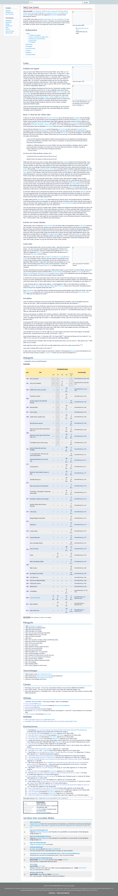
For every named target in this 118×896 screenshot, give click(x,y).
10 (60, 263)
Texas (24, 172)
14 (47, 293)
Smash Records (48, 225)
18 (32, 318)
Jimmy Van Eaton (63, 129)
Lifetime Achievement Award (43, 676)
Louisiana (53, 11)
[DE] (53, 373)
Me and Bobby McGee (52, 234)
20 (62, 335)
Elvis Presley (33, 124)
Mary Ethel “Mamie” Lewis (37, 735)
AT (58, 375)
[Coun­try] (71, 372)
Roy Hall (79, 119)
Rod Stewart (56, 273)
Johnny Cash (48, 124)
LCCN (47, 798)
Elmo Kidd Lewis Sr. (33, 733)
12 (52, 287)
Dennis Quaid (59, 257)
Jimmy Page (79, 271)
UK (62, 375)
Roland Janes (42, 129)
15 (78, 303)
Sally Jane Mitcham (33, 771)
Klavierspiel (54, 15)
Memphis (48, 118)
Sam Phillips (79, 124)
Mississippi (35, 13)
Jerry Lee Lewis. (37, 710)
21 (88, 340)
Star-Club (82, 225)
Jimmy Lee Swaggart (62, 92)
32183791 (63, 798)
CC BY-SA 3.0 (90, 100)
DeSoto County (27, 13)
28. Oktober (60, 11)
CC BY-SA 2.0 (55, 874)
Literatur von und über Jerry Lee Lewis (35, 705)
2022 (65, 11)
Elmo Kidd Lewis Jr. (33, 737)
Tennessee (55, 118)
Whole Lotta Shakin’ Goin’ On (48, 19)
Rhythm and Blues (49, 97)
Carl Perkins (40, 124)
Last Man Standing (57, 271)
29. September (37, 11)
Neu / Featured (9, 14)
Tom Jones (47, 273)
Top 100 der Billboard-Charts (77, 183)
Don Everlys (29, 292)
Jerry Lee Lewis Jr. (33, 793)
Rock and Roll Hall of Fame (44, 674)
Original (32, 783)
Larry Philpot (42, 866)
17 (66, 313)
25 (51, 352)
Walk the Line (47, 265)
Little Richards (30, 290)
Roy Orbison (57, 124)
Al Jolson (32, 286)
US (66, 375)
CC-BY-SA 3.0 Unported (67, 885)
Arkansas (27, 170)
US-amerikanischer (49, 13)
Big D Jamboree (69, 170)
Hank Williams (50, 286)
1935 (43, 11)
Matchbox (83, 191)
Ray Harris (46, 169)
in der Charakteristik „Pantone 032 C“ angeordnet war (44, 825)
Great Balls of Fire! (49, 257)
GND (36, 798)
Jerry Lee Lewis (29, 703)
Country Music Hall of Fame (44, 677)
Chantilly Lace (78, 234)
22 (80, 345)
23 (82, 345)
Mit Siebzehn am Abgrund (35, 626)
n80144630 (53, 798)
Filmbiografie (40, 265)
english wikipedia (76, 100)
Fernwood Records (81, 129)
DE (53, 375)
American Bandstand (66, 203)
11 (91, 281)
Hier (21, 888)
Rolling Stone (60, 286)
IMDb (38, 707)
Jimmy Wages (53, 169)
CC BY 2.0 (65, 860)
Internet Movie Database (46, 749)
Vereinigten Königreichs (42, 832)
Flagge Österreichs (35, 824)
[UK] (62, 373)
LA (83, 105)
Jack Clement (49, 126)
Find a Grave (47, 714)
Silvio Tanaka (42, 860)
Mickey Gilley (26, 93)
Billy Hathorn (85, 100)
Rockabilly (76, 118)
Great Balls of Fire (61, 19)
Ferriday (48, 11)
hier (15, 888)
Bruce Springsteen (32, 273)
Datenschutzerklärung (63, 893)
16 (46, 310)
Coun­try (71, 374)
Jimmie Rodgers (39, 286)
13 (54, 287)
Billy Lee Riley (64, 132)
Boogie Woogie (40, 97)
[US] (66, 373)
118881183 (41, 798)
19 (62, 333)
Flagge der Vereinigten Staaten (38, 844)
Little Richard (65, 250)
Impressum (52, 893)
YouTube (52, 719)
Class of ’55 (39, 252)
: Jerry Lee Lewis (33, 701)
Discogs (39, 703)
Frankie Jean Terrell (35, 738)
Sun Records (73, 123)
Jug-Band (65, 162)
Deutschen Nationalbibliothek (62, 705)
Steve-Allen (72, 187)
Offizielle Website (29, 709)
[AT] (57, 373)
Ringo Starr (41, 273)
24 (51, 347)
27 (52, 677)
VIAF (59, 798)
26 (76, 352)
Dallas (90, 170)
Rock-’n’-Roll (57, 13)
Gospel (60, 97)
